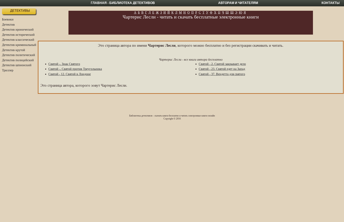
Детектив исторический (18, 34)
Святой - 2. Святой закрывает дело (222, 64)
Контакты (331, 3)
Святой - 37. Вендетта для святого (222, 74)
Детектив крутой (13, 50)
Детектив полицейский (18, 60)
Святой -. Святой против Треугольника (75, 69)
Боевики (8, 19)
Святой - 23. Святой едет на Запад (222, 69)
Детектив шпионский (16, 65)
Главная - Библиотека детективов (123, 3)
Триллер (7, 70)
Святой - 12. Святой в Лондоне (69, 74)
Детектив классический (18, 39)
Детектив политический (18, 55)
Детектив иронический (18, 29)
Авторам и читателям (238, 3)
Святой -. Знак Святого (64, 64)
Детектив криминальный (19, 45)
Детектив (8, 24)
